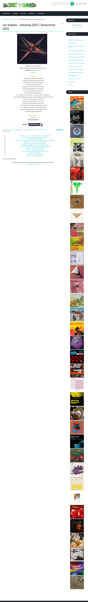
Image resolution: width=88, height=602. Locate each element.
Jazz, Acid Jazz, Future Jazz (75, 66)
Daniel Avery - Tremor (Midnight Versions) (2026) (34, 137)
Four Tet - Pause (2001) (35, 153)
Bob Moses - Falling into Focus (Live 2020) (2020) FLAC (34, 145)
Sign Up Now (79, 3)
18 (17, 19)
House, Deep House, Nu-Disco (76, 57)
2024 (9, 19)
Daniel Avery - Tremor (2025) (35, 139)
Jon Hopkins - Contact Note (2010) (34, 154)
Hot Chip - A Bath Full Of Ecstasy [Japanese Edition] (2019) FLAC (35, 146)
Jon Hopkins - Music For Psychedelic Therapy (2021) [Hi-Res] (34, 136)
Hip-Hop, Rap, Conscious (75, 78)
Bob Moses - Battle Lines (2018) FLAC (34, 148)
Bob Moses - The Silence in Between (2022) (35, 143)
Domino (45, 130)
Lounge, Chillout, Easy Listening (77, 63)
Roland (30, 130)
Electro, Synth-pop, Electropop (76, 54)
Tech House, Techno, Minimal (76, 69)
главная (5, 19)
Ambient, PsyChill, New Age (75, 40)
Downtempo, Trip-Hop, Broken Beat (76, 46)
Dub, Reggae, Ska (73, 75)
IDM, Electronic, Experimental (15, 130)
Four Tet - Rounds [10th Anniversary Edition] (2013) (35, 151)
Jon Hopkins (40, 130)
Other (70, 85)
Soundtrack (72, 82)
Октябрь (13, 19)
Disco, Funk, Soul (73, 43)
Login (85, 3)
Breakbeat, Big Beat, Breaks (76, 72)
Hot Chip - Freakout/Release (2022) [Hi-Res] (35, 142)
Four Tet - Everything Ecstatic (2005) (35, 149)
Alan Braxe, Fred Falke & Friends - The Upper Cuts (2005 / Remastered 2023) (34, 140)
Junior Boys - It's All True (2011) (35, 156)
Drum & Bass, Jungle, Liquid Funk (77, 51)
